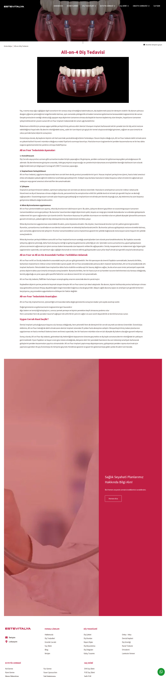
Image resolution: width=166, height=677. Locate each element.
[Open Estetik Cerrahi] (114, 6)
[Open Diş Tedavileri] (95, 6)
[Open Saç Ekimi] (128, 6)
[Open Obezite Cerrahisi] (149, 6)
